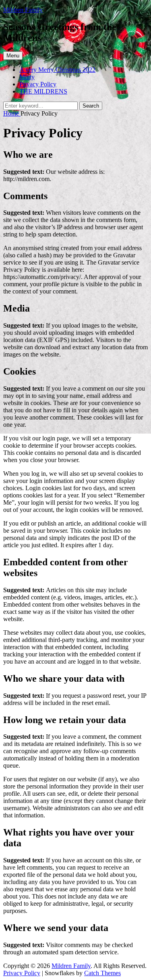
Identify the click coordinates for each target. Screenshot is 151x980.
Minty (27, 76)
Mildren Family (23, 9)
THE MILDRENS (43, 91)
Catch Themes (102, 973)
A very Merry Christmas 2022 (57, 69)
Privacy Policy (37, 84)
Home (12, 113)
